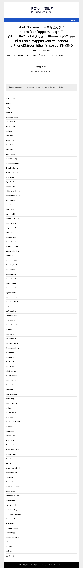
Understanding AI (12, 537)
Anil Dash (9, 131)
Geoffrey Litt (11, 269)
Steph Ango (10, 491)
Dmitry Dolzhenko (12, 219)
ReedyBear (10, 431)
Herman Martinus (12, 288)
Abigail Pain (10, 108)
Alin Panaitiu (10, 126)
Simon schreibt (12, 473)
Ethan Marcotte (12, 246)
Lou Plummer (11, 339)
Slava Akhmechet (12, 482)
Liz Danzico (10, 334)
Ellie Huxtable (11, 237)
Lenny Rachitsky (12, 325)
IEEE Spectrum (11, 297)
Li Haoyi (9, 329)
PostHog (9, 417)
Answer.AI (9, 136)
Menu (73, 20)
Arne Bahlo (10, 140)
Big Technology (12, 159)
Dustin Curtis (11, 223)
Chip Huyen (10, 186)
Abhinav (9, 103)
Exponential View (12, 251)
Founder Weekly (12, 260)
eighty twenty (11, 228)
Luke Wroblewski (12, 343)
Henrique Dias (11, 283)
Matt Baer (10, 353)
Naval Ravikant (11, 380)
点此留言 (53, 87)
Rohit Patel (10, 440)
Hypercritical (11, 293)
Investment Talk (12, 302)
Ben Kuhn (9, 149)
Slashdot (9, 477)
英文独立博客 (10, 556)
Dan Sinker (10, 209)
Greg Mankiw (11, 274)
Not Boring (10, 399)
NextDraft (10, 390)
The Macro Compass (14, 514)
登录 (48, 71)
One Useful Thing (12, 403)
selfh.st (9, 463)
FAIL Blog (9, 256)
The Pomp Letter (12, 519)
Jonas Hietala (11, 316)
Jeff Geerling (11, 311)
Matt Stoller (10, 357)
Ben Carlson (10, 145)
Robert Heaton (12, 436)
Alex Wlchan (10, 122)
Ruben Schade (11, 445)
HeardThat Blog (12, 279)
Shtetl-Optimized (13, 468)
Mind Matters (11, 371)
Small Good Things (13, 486)
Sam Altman (11, 454)
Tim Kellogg (10, 533)
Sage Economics (12, 449)
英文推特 (9, 551)
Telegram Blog (11, 509)
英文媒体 (9, 546)
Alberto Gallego (12, 117)
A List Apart (10, 99)
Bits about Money (12, 163)
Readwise (10, 426)
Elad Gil (9, 232)
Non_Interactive (12, 394)
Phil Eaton (9, 408)
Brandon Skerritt (12, 168)
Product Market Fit (13, 422)
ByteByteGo (10, 182)
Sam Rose (10, 459)
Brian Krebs (10, 177)
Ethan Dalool (11, 242)
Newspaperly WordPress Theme (53, 565)
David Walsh (10, 214)
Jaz (7, 306)
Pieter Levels (11, 412)
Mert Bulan (10, 366)
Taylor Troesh (11, 505)
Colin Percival (11, 200)
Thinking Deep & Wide (14, 528)
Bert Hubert (10, 154)
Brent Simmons (12, 172)
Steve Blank (10, 500)
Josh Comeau (11, 320)
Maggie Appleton (12, 348)
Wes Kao (9, 542)
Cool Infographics (13, 205)
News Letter (10, 385)
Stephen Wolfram (13, 496)
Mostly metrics (11, 376)
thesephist (10, 523)
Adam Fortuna (11, 112)
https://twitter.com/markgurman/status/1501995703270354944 (37, 55)
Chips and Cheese (13, 191)
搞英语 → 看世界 (41, 8)
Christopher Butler (13, 196)
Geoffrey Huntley (12, 265)
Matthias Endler (12, 362)
